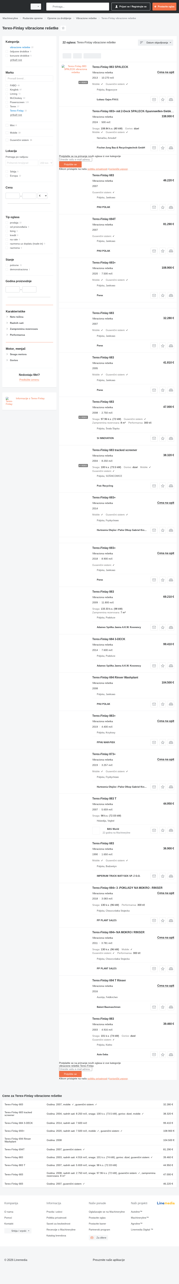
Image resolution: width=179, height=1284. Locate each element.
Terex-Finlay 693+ (104, 262)
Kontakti (8, 1223)
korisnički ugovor (118, 169)
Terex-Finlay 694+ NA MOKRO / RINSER (118, 932)
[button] (162, 99)
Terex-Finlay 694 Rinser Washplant (115, 677)
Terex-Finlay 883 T (104, 798)
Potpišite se (70, 164)
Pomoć (8, 1217)
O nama (8, 1211)
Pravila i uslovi (54, 1211)
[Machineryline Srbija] (15, 6)
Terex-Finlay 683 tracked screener (114, 450)
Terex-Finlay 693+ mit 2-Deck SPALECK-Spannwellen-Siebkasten (135, 111)
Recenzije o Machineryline (61, 1229)
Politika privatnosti (56, 1217)
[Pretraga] (50, 6)
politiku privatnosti (97, 169)
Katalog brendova (56, 1235)
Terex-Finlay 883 (103, 591)
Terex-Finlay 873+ (104, 754)
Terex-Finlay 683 (103, 175)
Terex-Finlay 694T (104, 219)
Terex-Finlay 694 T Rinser (109, 980)
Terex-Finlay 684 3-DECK (108, 639)
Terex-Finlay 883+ (104, 715)
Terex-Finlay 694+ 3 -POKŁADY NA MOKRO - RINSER (127, 887)
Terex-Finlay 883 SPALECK (110, 66)
